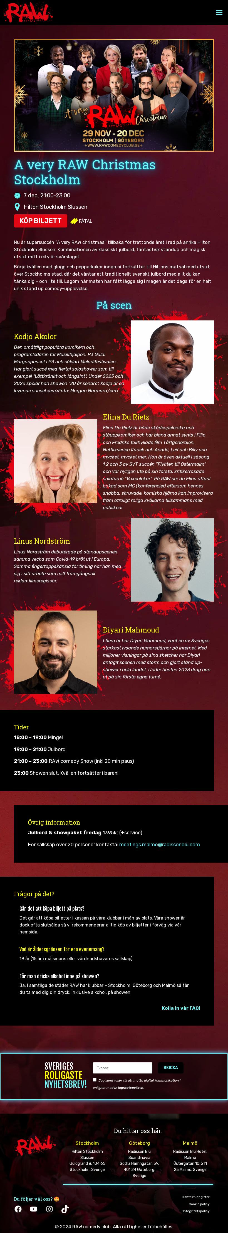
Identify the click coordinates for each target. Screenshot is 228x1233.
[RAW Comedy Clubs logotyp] (28, 12)
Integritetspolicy (196, 1211)
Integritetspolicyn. (129, 1088)
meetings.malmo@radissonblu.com (159, 845)
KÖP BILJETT (40, 221)
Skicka (170, 1067)
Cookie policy (199, 1204)
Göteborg (139, 1143)
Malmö (190, 1143)
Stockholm (87, 1143)
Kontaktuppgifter (196, 1197)
